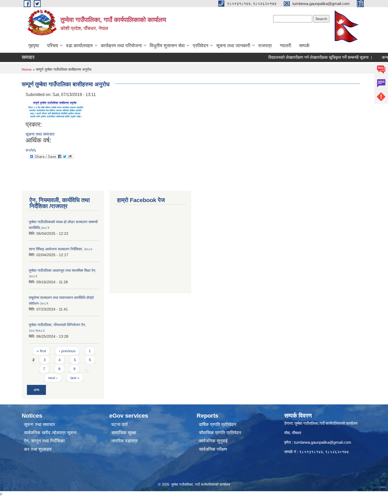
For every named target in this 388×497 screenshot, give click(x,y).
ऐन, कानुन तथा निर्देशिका (44, 440)
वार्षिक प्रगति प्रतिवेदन (217, 424)
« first (41, 351)
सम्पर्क (304, 45)
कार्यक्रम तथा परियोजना (121, 45)
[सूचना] (56, 109)
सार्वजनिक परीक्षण (213, 449)
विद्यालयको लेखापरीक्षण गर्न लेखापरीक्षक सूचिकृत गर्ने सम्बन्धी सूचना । (313, 57)
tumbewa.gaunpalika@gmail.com (322, 442)
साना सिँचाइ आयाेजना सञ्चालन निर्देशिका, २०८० (60, 249)
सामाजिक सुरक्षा (123, 432)
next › (53, 378)
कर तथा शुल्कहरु (38, 449)
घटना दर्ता (119, 424)
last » (74, 378)
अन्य (36, 390)
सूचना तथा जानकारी (233, 45)
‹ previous (67, 351)
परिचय (52, 45)
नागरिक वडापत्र (124, 440)
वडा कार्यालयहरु (79, 45)
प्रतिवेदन (200, 45)
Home (27, 69)
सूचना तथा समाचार (40, 134)
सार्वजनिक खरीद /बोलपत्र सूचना (50, 432)
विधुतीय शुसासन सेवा (167, 45)
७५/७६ (31, 150)
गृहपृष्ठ (33, 45)
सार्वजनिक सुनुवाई (213, 440)
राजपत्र (265, 45)
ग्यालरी (285, 45)
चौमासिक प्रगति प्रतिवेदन (220, 432)
